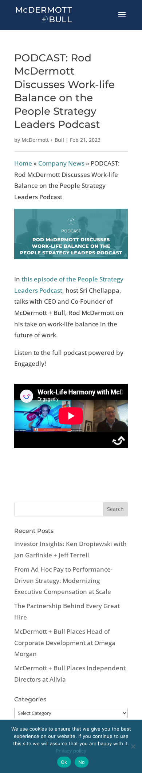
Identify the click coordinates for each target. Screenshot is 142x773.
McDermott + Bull (42, 139)
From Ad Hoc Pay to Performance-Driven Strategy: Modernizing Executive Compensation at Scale (63, 580)
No (81, 762)
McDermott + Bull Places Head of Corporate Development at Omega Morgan (64, 642)
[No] (133, 746)
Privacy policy (71, 751)
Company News (61, 163)
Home (23, 163)
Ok (64, 762)
